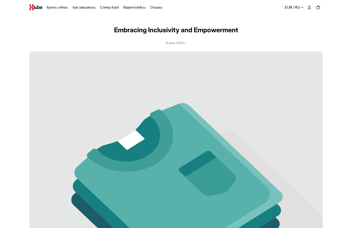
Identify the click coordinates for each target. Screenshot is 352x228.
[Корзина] (318, 7)
